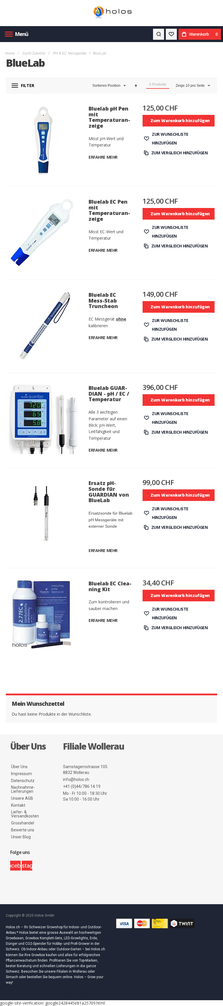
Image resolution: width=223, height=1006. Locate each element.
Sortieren (99, 86)
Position (114, 86)
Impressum (21, 773)
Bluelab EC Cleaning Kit (110, 586)
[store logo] (111, 13)
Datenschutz (23, 780)
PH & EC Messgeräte (70, 53)
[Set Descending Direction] (136, 85)
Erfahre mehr (103, 157)
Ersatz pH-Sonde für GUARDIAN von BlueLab (109, 492)
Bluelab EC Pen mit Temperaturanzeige (109, 210)
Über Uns (19, 766)
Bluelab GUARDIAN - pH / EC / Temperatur (109, 393)
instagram (27, 865)
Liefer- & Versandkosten (25, 814)
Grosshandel (22, 823)
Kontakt (18, 805)
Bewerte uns (22, 830)
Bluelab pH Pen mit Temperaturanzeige (109, 117)
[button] (179, 138)
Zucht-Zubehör (34, 53)
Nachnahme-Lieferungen (23, 789)
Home (10, 53)
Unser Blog (21, 837)
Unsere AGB (22, 798)
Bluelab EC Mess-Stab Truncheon (103, 300)
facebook (15, 865)
